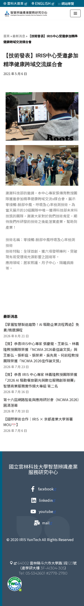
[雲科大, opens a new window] (15, 3)
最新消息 (19, 36)
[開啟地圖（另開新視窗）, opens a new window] (13, 563)
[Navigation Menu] (75, 13)
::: (59, 3)
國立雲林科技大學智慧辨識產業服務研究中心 (43, 469)
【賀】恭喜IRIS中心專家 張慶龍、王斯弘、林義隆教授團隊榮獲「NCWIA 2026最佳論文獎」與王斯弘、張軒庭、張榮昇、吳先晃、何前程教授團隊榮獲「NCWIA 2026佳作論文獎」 (41, 352)
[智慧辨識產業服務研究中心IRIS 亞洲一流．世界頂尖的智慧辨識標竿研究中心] (25, 13)
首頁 (6, 36)
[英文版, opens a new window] (43, 3)
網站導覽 (67, 3)
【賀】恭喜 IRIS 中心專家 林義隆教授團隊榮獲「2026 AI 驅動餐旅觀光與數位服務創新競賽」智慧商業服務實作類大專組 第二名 (40, 380)
